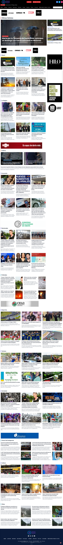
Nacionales (15, 7)
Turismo (23, 7)
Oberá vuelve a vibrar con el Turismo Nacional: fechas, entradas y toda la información (51, 342)
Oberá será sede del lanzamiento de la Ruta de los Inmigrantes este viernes (22, 69)
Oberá (2, 7)
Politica (32, 7)
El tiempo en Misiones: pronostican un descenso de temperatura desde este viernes (9, 508)
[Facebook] (57, 2)
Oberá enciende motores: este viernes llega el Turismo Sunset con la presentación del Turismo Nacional (54, 29)
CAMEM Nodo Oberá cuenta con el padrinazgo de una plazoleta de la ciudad (23, 114)
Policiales (19, 7)
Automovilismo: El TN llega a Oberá (54, 42)
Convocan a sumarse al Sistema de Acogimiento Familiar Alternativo (38, 134)
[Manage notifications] (60, 543)
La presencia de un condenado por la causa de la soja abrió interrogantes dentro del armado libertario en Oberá (35, 162)
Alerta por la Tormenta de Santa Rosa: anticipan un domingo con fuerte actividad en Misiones (22, 39)
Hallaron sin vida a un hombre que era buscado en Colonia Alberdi (30, 279)
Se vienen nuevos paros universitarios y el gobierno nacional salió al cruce (22, 242)
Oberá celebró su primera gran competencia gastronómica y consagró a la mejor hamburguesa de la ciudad (31, 365)
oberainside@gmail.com (24, 541)
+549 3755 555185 (36, 541)
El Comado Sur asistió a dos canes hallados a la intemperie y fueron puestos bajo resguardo (10, 495)
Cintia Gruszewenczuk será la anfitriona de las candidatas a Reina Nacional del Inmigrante (41, 454)
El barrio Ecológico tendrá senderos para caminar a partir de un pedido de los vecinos (38, 69)
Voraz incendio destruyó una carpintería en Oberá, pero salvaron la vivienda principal (30, 292)
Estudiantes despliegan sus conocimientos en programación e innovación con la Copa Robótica (10, 425)
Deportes (28, 7)
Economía (36, 7)
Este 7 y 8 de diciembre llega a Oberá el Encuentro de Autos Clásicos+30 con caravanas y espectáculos (30, 476)
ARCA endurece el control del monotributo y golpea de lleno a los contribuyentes (23, 210)
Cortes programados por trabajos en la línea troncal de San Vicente (7, 134)
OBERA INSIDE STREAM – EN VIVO (44, 7)
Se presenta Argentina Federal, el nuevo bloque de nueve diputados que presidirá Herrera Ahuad (22, 167)
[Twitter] (59, 2)
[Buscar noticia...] (62, 4)
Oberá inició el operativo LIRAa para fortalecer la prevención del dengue (38, 114)
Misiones (10, 7)
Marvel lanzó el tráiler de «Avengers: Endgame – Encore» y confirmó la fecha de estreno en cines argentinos (10, 404)
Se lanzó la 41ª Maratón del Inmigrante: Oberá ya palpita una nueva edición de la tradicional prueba (9, 444)
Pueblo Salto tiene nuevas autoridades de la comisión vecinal (22, 89)
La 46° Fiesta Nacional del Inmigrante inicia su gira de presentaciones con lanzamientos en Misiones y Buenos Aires (41, 444)
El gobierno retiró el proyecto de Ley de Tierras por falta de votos (8, 265)
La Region (5, 7)
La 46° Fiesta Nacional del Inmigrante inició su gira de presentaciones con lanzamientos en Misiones (10, 454)
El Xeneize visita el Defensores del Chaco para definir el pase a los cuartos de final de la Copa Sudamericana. (31, 342)
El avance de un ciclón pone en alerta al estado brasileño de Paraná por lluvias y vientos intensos (41, 508)
